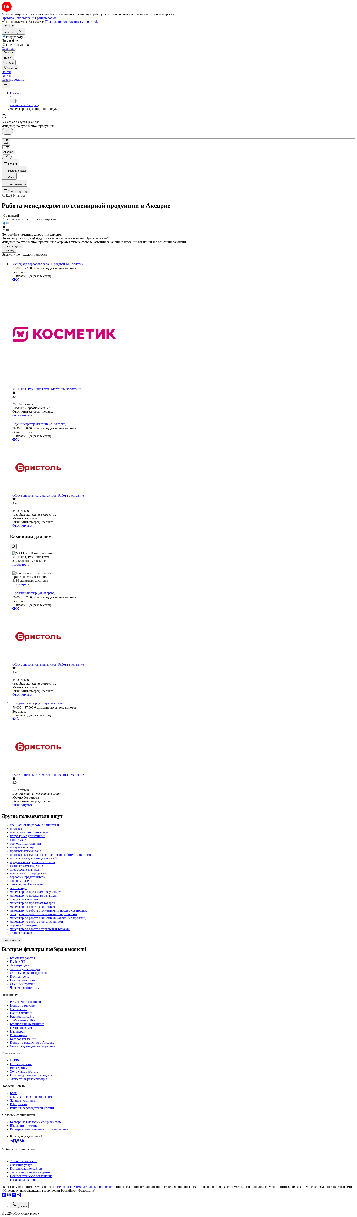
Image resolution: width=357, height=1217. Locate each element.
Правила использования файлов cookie (72, 21)
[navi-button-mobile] (6, 84)
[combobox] (21, 122)
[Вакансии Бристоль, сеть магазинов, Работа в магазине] (182, 468)
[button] (6, 72)
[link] (9, 62)
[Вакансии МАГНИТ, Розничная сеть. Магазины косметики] (182, 334)
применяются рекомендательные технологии (83, 1186)
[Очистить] (7, 131)
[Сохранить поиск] (6, 142)
